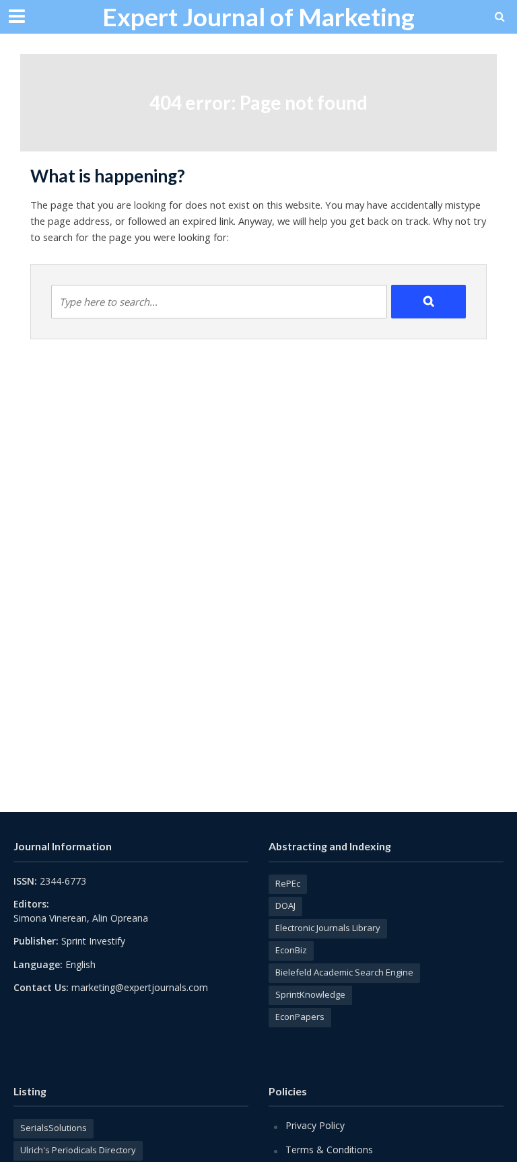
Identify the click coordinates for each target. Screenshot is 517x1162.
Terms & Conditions (329, 1149)
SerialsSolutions (53, 1128)
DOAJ (285, 905)
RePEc (287, 883)
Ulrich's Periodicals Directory (78, 1150)
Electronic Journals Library (327, 928)
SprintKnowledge (310, 994)
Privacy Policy (315, 1125)
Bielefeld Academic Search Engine (344, 972)
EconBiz (291, 950)
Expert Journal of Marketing (258, 16)
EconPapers (299, 1017)
